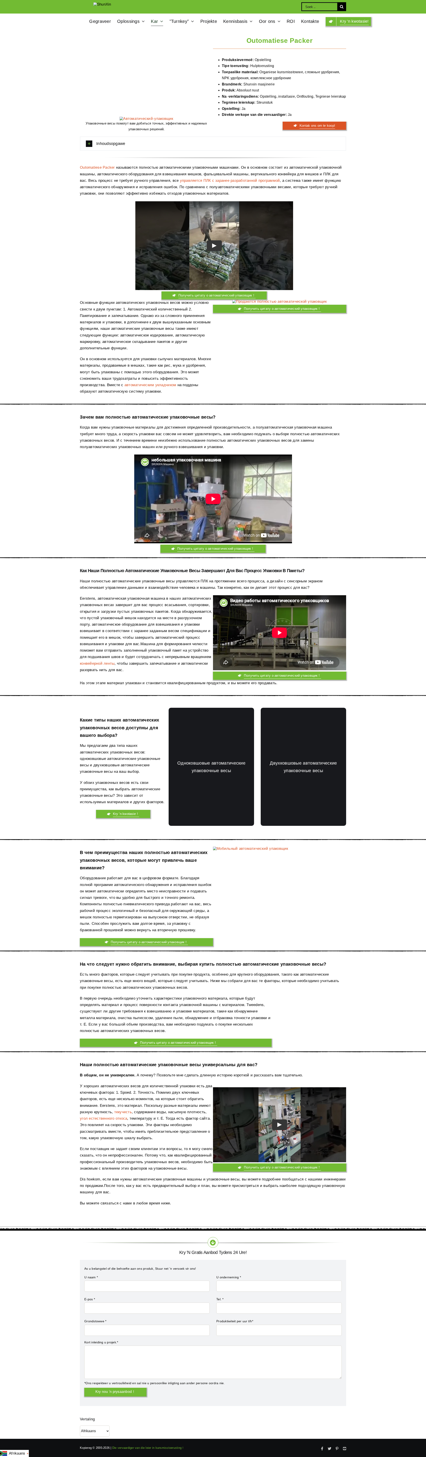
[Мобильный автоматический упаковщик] (250, 848)
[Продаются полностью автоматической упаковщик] (279, 301)
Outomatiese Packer (97, 167)
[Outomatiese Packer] (146, 119)
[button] (213, 143)
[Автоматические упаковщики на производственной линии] (309, 1019)
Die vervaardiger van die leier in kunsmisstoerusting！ (148, 1447)
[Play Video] (214, 245)
